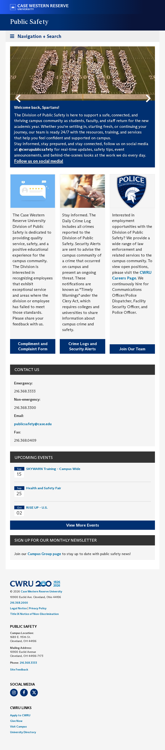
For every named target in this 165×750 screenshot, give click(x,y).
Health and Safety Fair (43, 488)
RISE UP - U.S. (37, 507)
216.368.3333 (28, 662)
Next (149, 91)
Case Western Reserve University (41, 591)
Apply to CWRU (20, 715)
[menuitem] (82, 715)
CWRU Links (21, 708)
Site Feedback (19, 669)
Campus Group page (44, 554)
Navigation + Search (34, 37)
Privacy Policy (37, 608)
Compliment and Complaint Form (32, 346)
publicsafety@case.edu (33, 424)
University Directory (23, 732)
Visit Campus (18, 726)
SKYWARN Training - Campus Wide (53, 469)
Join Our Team (132, 348)
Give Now (16, 721)
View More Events (82, 525)
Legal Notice (18, 608)
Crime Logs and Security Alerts (82, 346)
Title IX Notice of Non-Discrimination (34, 614)
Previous (19, 91)
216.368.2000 (19, 602)
